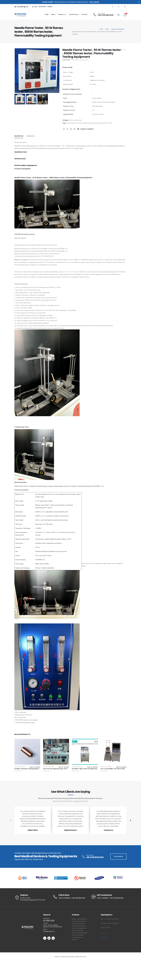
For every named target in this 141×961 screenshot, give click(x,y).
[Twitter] (49, 938)
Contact (84, 14)
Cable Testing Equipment (79, 933)
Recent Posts (73, 14)
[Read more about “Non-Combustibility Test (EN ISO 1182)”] (123, 742)
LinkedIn (71, 129)
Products (61, 14)
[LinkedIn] (125, 6)
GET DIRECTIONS (48, 920)
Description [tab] (18, 136)
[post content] (27, 752)
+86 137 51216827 (52, 925)
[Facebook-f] (44, 938)
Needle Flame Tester (106, 123)
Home (46, 14)
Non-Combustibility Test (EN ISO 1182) (113, 769)
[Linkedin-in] (53, 938)
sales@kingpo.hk (48, 931)
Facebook (63, 129)
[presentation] (14, 70)
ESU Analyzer (104, 937)
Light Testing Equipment (79, 928)
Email (78, 129)
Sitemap (103, 933)
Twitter (67, 129)
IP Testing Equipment (78, 923)
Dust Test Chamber (78, 935)
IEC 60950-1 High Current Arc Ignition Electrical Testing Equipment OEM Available (97, 769)
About (53, 14)
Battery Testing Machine (79, 919)
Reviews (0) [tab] (31, 136)
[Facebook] (112, 6)
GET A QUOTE (94, 2)
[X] (118, 6)
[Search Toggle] (118, 15)
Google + (74, 129)
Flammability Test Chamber (74, 123)
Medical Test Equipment (79, 921)
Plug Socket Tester (77, 930)
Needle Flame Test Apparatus (91, 123)
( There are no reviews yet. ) (79, 60)
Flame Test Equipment (75, 120)
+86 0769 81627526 (55, 927)
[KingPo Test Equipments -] (20, 14)
